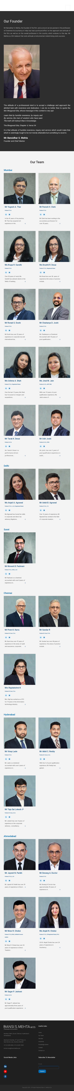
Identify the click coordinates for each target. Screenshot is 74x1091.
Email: (40, 1064)
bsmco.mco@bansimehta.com (12, 1048)
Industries (41, 1041)
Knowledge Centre (43, 1044)
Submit (42, 1071)
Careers (40, 1047)
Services (40, 1038)
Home (40, 1032)
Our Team (41, 1035)
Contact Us (41, 1050)
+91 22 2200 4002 (8, 1045)
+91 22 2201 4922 (19, 1045)
